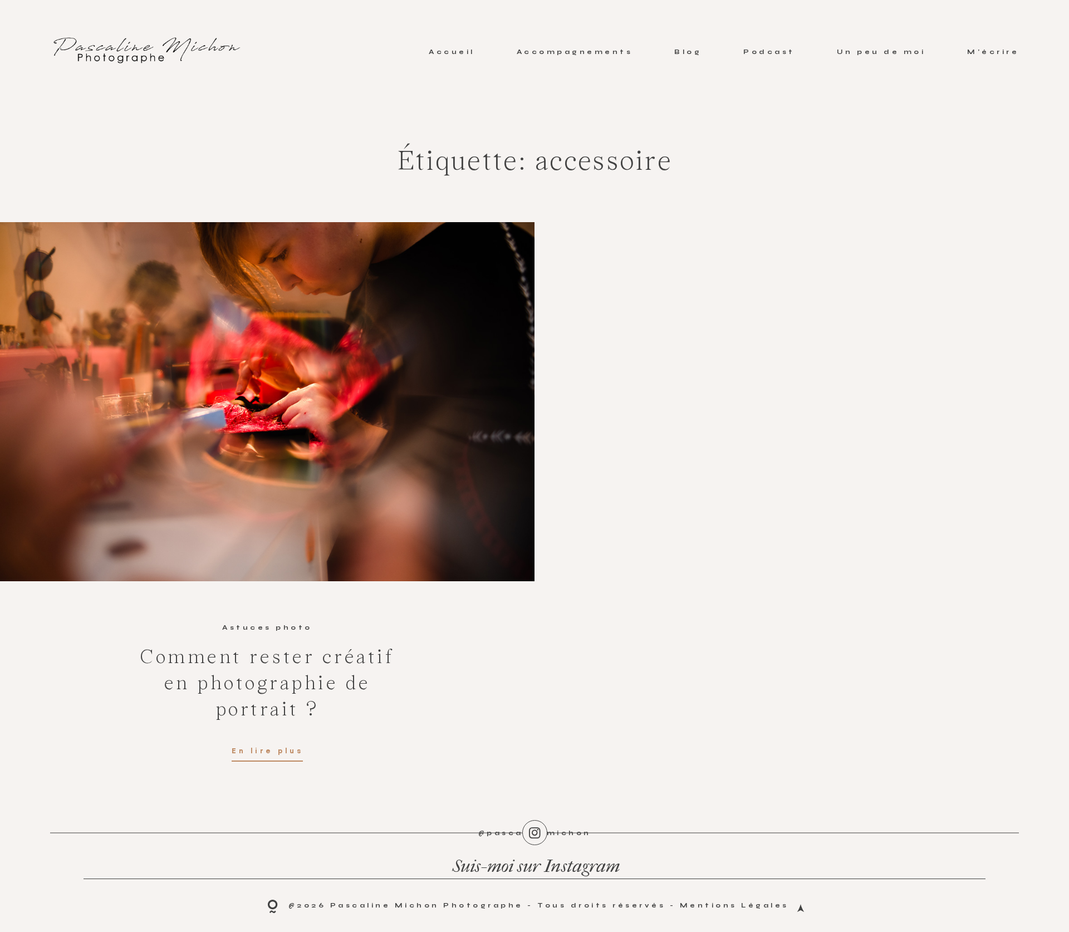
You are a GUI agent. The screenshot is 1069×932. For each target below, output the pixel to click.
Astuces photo (267, 627)
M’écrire (993, 52)
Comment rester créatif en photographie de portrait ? (267, 684)
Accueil (452, 52)
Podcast (769, 52)
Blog (688, 52)
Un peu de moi (881, 52)
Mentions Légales (734, 905)
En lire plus (267, 751)
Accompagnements (575, 52)
